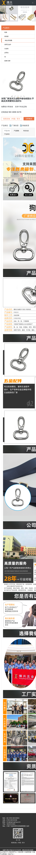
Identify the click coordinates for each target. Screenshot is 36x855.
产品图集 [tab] (16, 130)
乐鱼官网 (20, 852)
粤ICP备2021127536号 (14, 850)
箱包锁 (6, 36)
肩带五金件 (7, 44)
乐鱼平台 (10, 854)
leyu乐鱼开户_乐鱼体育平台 (8, 852)
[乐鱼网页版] (6, 3)
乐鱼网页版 (27, 852)
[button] (3, 80)
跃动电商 (30, 850)
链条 (5, 32)
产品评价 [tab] (7, 134)
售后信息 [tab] (26, 130)
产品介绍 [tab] (7, 130)
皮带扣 (6, 52)
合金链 (6, 48)
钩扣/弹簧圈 (8, 40)
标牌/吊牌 (7, 61)
